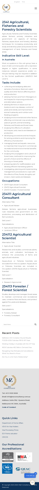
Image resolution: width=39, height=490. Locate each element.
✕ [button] (35, 473)
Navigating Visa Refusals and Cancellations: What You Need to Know (17, 352)
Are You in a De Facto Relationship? (15, 357)
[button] (32, 483)
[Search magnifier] (35, 324)
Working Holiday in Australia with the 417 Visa (18, 344)
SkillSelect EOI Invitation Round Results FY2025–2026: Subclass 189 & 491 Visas (16, 339)
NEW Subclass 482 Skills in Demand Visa (17, 347)
